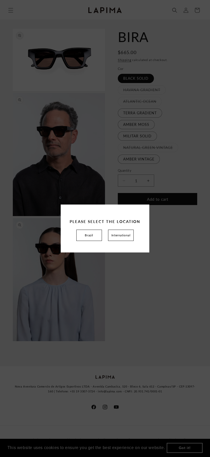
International (121, 235)
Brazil (89, 235)
